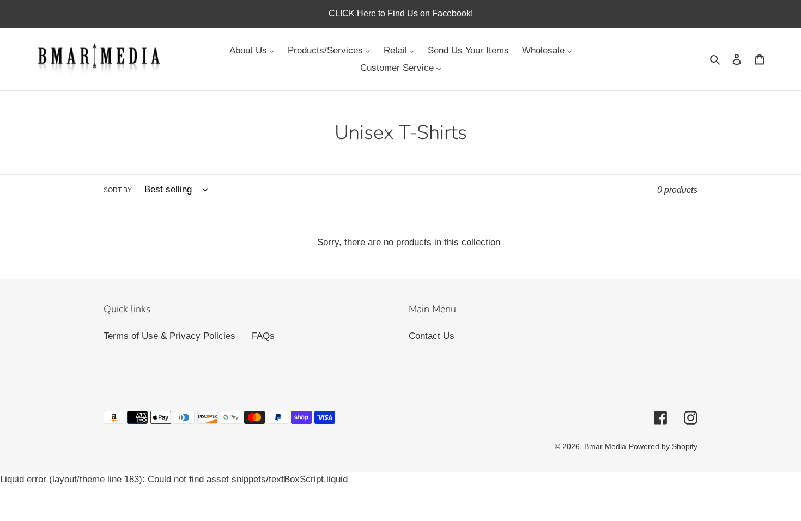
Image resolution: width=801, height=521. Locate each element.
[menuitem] (252, 50)
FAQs (263, 336)
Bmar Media (605, 446)
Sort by (118, 190)
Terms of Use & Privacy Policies (169, 336)
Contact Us (431, 336)
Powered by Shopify (663, 446)
